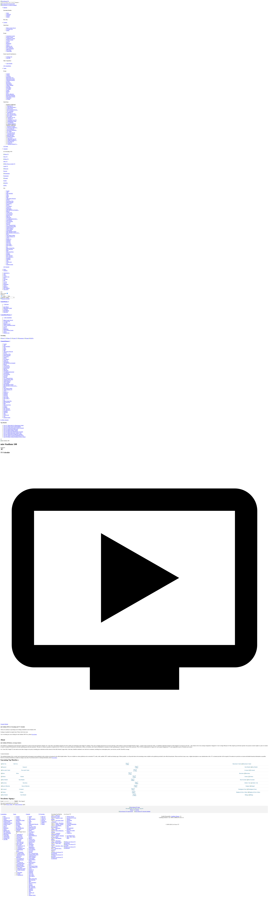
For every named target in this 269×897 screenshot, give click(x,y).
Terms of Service (18, 804)
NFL (71, 836)
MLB (68, 838)
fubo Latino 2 (9, 245)
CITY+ (7, 237)
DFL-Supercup (9, 47)
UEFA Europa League (8, 330)
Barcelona (8, 82)
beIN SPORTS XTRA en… (32, 863)
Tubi (7, 260)
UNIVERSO (9, 220)
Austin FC (10, 142)
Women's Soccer (70, 816)
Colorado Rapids (11, 133)
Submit (16, 801)
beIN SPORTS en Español (9, 363)
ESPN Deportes (9, 202)
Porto (7, 92)
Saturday (8, 15)
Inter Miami (19, 835)
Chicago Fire (10, 108)
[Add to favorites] (2, 449)
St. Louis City (20, 862)
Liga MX (8, 58)
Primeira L (5, 287)
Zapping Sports (9, 264)
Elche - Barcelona (59, 823)
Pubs (68, 826)
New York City (20, 842)
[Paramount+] (21, 338)
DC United (9, 116)
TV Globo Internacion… (32, 846)
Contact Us (69, 833)
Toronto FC (10, 118)
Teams (4, 68)
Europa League (9, 37)
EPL (4, 280)
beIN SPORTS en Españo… (12, 210)
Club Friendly (9, 63)
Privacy (68, 821)
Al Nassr (8, 99)
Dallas (18, 861)
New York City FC (11, 113)
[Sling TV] (8, 338)
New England (20, 838)
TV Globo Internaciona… (12, 218)
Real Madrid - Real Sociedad (56, 826)
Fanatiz (7, 191)
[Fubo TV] (3, 338)
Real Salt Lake (10, 135)
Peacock (8, 224)
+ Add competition (7, 317)
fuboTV (8, 211)
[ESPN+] (31, 338)
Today (7, 13)
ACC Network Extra (10, 225)
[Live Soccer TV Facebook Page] (57, 853)
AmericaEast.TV (10, 227)
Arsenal (8, 73)
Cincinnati (19, 839)
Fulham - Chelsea (59, 824)
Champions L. (6, 273)
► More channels (5, 420)
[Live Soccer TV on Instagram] (57, 858)
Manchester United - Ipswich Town (56, 841)
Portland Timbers (11, 136)
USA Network (9, 213)
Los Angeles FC (10, 128)
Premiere (8, 254)
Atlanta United (20, 853)
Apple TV (8, 207)
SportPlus (8, 258)
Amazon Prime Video (11, 226)
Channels (5, 148)
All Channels (6, 267)
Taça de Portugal (10, 48)
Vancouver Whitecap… (12, 127)
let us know (34, 734)
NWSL (7, 30)
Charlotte (19, 840)
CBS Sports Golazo (10, 235)
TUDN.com (9, 262)
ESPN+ (8, 205)
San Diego (19, 872)
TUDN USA (9, 212)
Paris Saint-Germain (10, 96)
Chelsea (8, 75)
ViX (7, 263)
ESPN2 (8, 199)
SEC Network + (9, 257)
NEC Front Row (10, 251)
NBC (7, 197)
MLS (4, 278)
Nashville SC (10, 106)
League (4, 296)
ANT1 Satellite (9, 229)
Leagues (5, 22)
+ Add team (6, 304)
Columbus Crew (21, 848)
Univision (8, 222)
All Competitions (7, 66)
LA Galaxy (10, 137)
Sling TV (43, 816)
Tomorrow (8, 14)
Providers (69, 825)
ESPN (7, 196)
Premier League (9, 39)
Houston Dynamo (11, 126)
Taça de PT (5, 289)
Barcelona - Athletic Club (56, 829)
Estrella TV (8, 239)
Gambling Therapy (175, 816)
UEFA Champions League (9, 325)
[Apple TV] (14, 338)
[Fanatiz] (26, 338)
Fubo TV (43, 817)
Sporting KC (20, 875)
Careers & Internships (71, 824)
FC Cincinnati (10, 111)
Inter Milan (8, 87)
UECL (4, 275)
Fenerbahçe (8, 97)
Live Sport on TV (71, 835)
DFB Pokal (8, 50)
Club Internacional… (11, 107)
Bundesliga (8, 43)
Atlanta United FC (12, 123)
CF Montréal (10, 122)
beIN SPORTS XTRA (11, 231)
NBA (68, 836)
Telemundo (8, 217)
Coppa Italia (9, 51)
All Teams (5, 146)
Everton (8, 81)
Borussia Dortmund (10, 95)
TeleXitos (8, 259)
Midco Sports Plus (10, 248)
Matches (5, 7)
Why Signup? (22, 801)
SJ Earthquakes (20, 859)
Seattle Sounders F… (12, 140)
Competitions (4, 314)
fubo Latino (8, 244)
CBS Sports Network (11, 198)
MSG (7, 250)
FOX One (8, 243)
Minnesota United (21, 868)
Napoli (7, 90)
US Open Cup (9, 29)
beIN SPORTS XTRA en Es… (10, 385)
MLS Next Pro (9, 249)
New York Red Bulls (11, 114)
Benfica (8, 91)
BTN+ (7, 234)
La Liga (8, 41)
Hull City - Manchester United (55, 816)
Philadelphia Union (12, 121)
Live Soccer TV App (71, 817)
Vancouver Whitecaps (19, 856)
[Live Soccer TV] (5, 1)
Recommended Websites (70, 828)
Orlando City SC (11, 117)
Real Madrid (9, 84)
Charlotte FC (10, 112)
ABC (7, 192)
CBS (7, 194)
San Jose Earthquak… (12, 130)
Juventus (8, 86)
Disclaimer (69, 823)
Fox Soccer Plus (9, 201)
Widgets (68, 819)
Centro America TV (10, 236)
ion (7, 246)
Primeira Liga (9, 46)
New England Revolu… (12, 109)
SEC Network (9, 255)
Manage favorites (5, 298)
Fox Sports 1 (9, 203)
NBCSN (8, 216)
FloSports (8, 241)
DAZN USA (9, 215)
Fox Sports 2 (9, 206)
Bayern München (10, 94)
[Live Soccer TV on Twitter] (57, 856)
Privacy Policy (9, 804)
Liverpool (8, 76)
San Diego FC (11, 141)
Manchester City (10, 77)
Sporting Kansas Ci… (12, 144)
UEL (4, 274)
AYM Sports (9, 230)
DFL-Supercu (6, 288)
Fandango (8, 240)
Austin (18, 873)
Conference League (10, 38)
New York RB (20, 843)
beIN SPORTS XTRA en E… (13, 232)
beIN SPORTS (9, 193)
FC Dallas (9, 131)
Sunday (8, 16)
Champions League (10, 36)
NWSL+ (8, 253)
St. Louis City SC (11, 132)
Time (8, 296)
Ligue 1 (8, 44)
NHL (74, 836)
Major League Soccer (11, 28)
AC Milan (8, 89)
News (4, 269)
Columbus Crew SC (12, 120)
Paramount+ (9, 208)
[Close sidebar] (1, 439)
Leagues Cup (9, 56)
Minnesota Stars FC (12, 139)
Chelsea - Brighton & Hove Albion (57, 836)
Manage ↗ (6, 301)
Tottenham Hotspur (10, 80)
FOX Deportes (9, 221)
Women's (5, 270)
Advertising (69, 820)
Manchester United (10, 78)
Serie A (7, 42)
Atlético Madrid (9, 85)
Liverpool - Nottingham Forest (55, 834)
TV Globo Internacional (8, 371)
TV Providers (42, 814)
